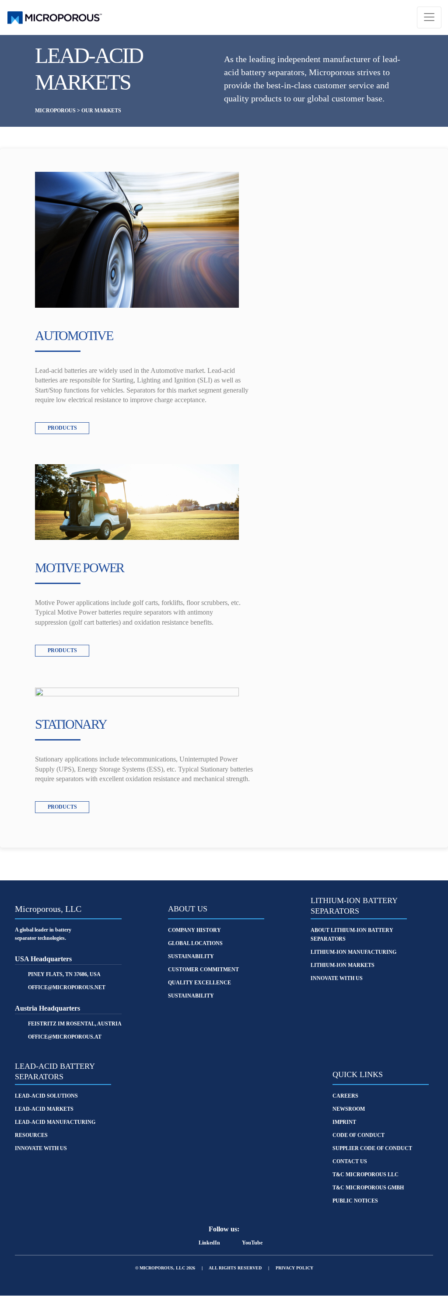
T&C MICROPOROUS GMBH (368, 1188)
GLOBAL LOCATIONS (195, 943)
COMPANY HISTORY (194, 930)
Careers (345, 1096)
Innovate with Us (337, 978)
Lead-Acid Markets (44, 1109)
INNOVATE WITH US (41, 1148)
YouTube (252, 1243)
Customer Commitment (203, 969)
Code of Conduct (358, 1135)
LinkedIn (209, 1243)
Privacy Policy (294, 1267)
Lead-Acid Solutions (46, 1096)
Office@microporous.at (65, 1037)
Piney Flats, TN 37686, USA (64, 974)
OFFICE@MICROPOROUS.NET (66, 987)
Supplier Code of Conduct (372, 1148)
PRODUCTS (62, 428)
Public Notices (355, 1201)
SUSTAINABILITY (191, 956)
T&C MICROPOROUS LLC (365, 1174)
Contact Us (349, 1161)
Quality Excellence (199, 983)
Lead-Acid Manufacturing (55, 1122)
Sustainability (191, 996)
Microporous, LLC (48, 909)
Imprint (344, 1122)
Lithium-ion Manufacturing (353, 952)
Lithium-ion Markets (342, 965)
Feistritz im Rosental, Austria (75, 1024)
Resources (31, 1135)
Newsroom (348, 1109)
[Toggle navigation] (429, 17)
